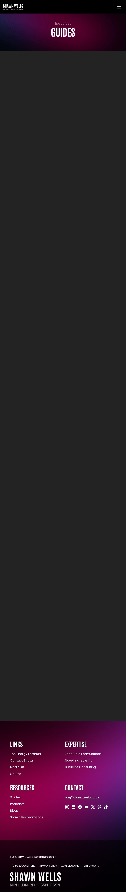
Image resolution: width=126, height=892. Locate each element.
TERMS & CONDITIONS (23, 865)
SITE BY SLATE (91, 865)
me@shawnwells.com (82, 797)
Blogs (14, 810)
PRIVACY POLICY (48, 865)
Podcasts (17, 804)
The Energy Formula (25, 754)
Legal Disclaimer (70, 865)
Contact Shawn (22, 760)
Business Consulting (80, 767)
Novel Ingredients (78, 760)
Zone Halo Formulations (83, 754)
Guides (15, 797)
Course (15, 774)
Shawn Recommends (26, 817)
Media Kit (17, 767)
